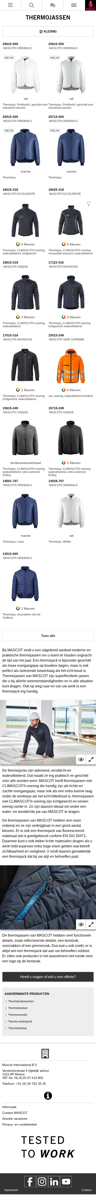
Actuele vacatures (14, 1118)
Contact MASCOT (14, 1113)
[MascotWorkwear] (29, 1181)
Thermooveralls (17, 1014)
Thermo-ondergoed (20, 1021)
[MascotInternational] (66, 1181)
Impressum (11, 1190)
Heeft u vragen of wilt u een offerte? (48, 977)
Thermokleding (17, 1028)
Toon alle (48, 636)
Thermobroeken (18, 1008)
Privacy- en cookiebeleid (19, 1124)
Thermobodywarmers (21, 1001)
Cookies (86, 1190)
